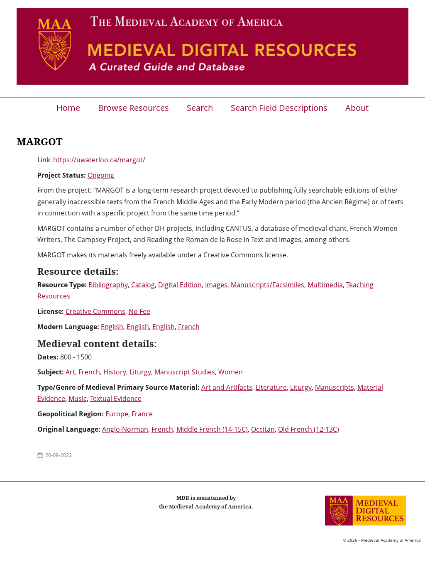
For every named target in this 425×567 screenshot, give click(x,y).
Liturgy (140, 371)
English (112, 326)
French (189, 326)
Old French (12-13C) (308, 429)
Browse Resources (133, 108)
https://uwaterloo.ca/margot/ (99, 159)
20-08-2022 (58, 455)
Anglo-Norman (125, 429)
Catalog (143, 284)
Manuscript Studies (184, 371)
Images (216, 284)
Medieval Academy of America (210, 506)
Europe (116, 413)
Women (230, 371)
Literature (271, 387)
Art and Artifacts (226, 387)
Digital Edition (180, 284)
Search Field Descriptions (279, 108)
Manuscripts (334, 387)
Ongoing (101, 175)
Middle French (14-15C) (212, 429)
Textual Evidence (116, 398)
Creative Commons (95, 311)
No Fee (139, 311)
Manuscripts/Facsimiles (267, 284)
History (114, 371)
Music (77, 398)
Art (70, 371)
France (142, 413)
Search (200, 108)
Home (68, 108)
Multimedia (325, 284)
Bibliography (108, 284)
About (357, 108)
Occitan (263, 429)
